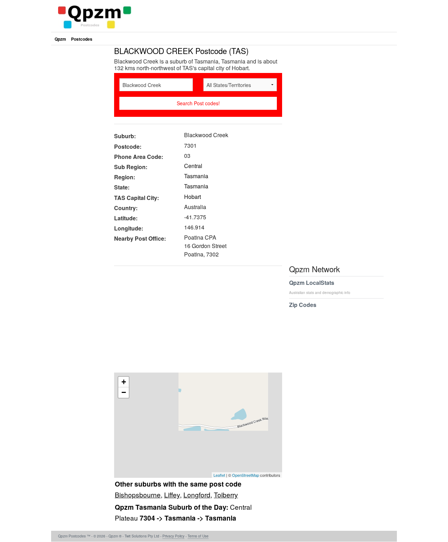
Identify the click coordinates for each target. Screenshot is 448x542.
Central (193, 166)
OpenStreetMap (245, 475)
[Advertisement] (195, 322)
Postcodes (81, 39)
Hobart (192, 197)
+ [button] (123, 381)
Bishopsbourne (138, 494)
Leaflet (219, 475)
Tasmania (196, 176)
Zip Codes (302, 305)
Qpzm (60, 39)
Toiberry (226, 494)
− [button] (123, 392)
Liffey (172, 494)
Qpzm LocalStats (319, 287)
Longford (196, 494)
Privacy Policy (173, 536)
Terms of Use (198, 536)
